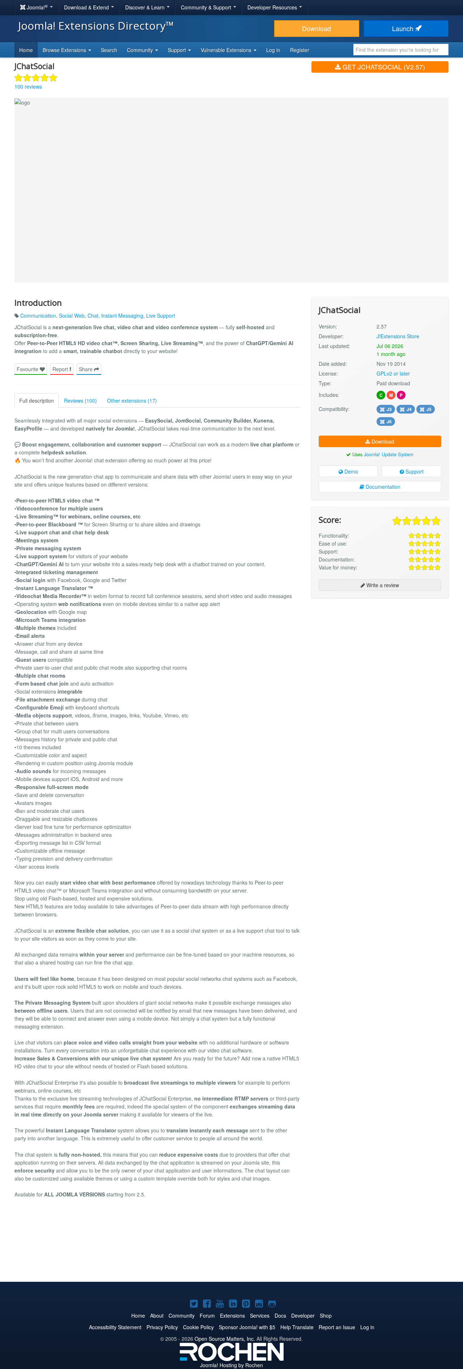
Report (60, 369)
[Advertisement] (380, 650)
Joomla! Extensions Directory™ (96, 25)
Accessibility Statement (115, 1327)
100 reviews (28, 86)
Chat (93, 315)
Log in (273, 50)
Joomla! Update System (388, 454)
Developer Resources (272, 7)
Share (86, 369)
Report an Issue (337, 1327)
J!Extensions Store (398, 336)
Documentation (382, 486)
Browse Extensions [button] (65, 50)
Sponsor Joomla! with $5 (247, 1327)
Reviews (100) (80, 400)
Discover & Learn (145, 7)
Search (109, 50)
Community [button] (140, 50)
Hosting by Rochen (231, 1365)
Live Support (160, 315)
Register (299, 50)
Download (316, 28)
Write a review (382, 585)
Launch (403, 28)
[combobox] (401, 49)
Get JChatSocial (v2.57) (383, 66)
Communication (38, 315)
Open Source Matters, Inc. (225, 1338)
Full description (36, 400)
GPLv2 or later (393, 373)
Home (26, 50)
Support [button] (177, 50)
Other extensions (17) (132, 400)
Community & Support (207, 7)
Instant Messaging (122, 315)
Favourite (28, 369)
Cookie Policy (198, 1327)
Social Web (72, 315)
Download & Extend (87, 7)
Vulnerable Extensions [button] (227, 50)
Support (414, 471)
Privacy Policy (162, 1327)
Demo (350, 471)
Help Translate (297, 1327)
